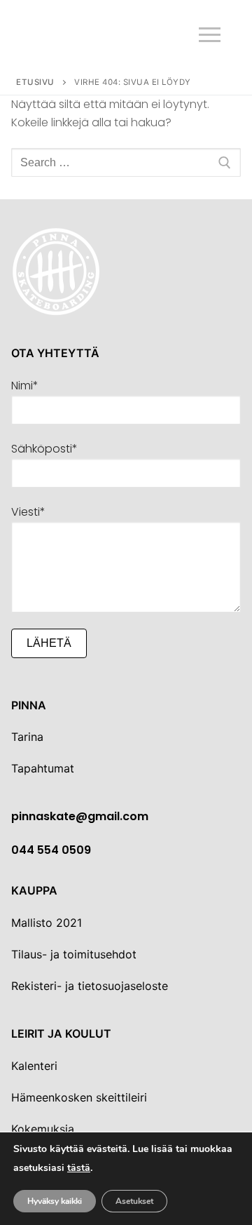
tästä (78, 1168)
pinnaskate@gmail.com (79, 816)
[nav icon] (209, 35)
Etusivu (35, 82)
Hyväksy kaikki (54, 1201)
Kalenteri (34, 1066)
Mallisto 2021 (46, 923)
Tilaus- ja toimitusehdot (73, 954)
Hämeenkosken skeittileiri (79, 1097)
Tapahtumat (42, 768)
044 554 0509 (51, 850)
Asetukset (134, 1201)
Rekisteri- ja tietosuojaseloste (89, 986)
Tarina (27, 737)
